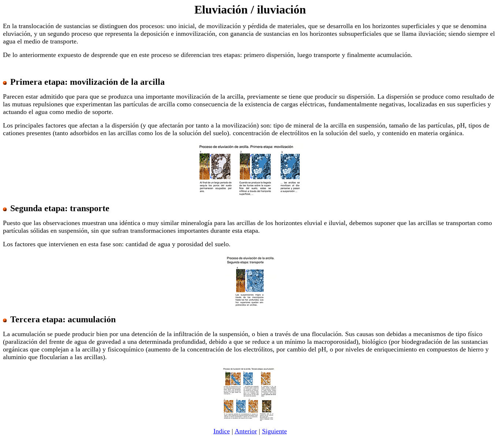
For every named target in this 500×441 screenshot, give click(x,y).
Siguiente (274, 431)
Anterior (246, 431)
